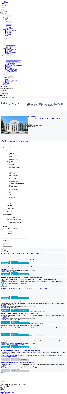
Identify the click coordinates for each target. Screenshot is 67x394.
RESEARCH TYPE (4, 249)
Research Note (10, 210)
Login (5, 5)
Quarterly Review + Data (6, 355)
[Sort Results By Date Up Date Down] (7, 246)
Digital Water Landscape (10, 64)
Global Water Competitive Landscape (13, 62)
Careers (5, 19)
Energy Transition (9, 41)
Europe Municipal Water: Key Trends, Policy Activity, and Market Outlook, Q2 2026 (20, 350)
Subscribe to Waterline (4, 393)
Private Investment (9, 46)
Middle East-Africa (9, 28)
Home (2, 97)
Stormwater (8, 38)
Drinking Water (9, 36)
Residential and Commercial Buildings (13, 39)
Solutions (9, 194)
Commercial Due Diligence (11, 68)
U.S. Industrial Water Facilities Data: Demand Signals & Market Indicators (18, 362)
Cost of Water (9, 32)
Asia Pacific (8, 27)
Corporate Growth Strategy (11, 71)
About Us (4, 15)
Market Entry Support (10, 67)
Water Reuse (8, 51)
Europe (7, 26)
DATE (2, 248)
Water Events (6, 83)
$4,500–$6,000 (4, 286)
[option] (33, 125)
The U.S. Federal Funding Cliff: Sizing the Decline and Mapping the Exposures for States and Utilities (25, 288)
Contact (1, 86)
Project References (10, 72)
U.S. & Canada (9, 24)
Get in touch (26, 141)
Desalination (8, 53)
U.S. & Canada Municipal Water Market (13, 60)
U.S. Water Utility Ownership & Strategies (14, 65)
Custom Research (7, 66)
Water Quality (8, 31)
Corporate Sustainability (10, 45)
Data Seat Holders (49, 298)
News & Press (4, 84)
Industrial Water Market (10, 63)
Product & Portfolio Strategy (11, 70)
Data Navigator (5, 2)
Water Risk (8, 33)
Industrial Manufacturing (10, 40)
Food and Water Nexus (14, 173)
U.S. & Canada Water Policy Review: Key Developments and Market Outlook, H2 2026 (21, 325)
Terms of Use (2, 391)
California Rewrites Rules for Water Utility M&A (12, 301)
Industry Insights (7, 56)
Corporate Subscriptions (8, 59)
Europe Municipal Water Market (12, 61)
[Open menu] (8, 16)
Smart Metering (9, 50)
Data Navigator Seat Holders (12, 230)
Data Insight (9, 205)
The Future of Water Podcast (11, 80)
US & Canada (12, 154)
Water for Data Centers (10, 43)
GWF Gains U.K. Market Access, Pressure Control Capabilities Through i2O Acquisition (21, 338)
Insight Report (9, 206)
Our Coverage (4, 21)
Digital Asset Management (11, 49)
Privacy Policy (2, 390)
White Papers (8, 73)
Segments (9, 170)
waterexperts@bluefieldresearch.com (7, 392)
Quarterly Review (10, 208)
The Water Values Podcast (11, 81)
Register (1, 5)
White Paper (9, 211)
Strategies (9, 185)
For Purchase (9, 231)
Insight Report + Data (5, 281)
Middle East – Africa (14, 159)
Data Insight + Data (34, 116)
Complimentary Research (12, 228)
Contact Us (4, 1)
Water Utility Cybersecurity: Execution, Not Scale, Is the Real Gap (16, 266)
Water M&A (8, 47)
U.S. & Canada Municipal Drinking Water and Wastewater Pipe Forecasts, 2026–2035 (21, 277)
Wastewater (8, 37)
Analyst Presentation (11, 203)
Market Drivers (10, 161)
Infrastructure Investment (11, 30)
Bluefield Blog (6, 82)
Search (3, 3)
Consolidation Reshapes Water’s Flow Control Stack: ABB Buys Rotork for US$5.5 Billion (22, 253)
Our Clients (6, 18)
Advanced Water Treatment (11, 52)
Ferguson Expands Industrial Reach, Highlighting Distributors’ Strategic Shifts (19, 313)
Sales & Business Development (12, 69)
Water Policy (8, 34)
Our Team (6, 17)
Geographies (9, 151)
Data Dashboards (9, 75)
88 (4, 372)
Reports (7, 57)
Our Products (4, 55)
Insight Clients (9, 233)
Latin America (8, 25)
